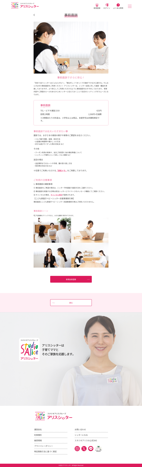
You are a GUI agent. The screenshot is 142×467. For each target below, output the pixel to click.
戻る (71, 303)
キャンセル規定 (56, 195)
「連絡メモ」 (61, 170)
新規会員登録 (71, 279)
